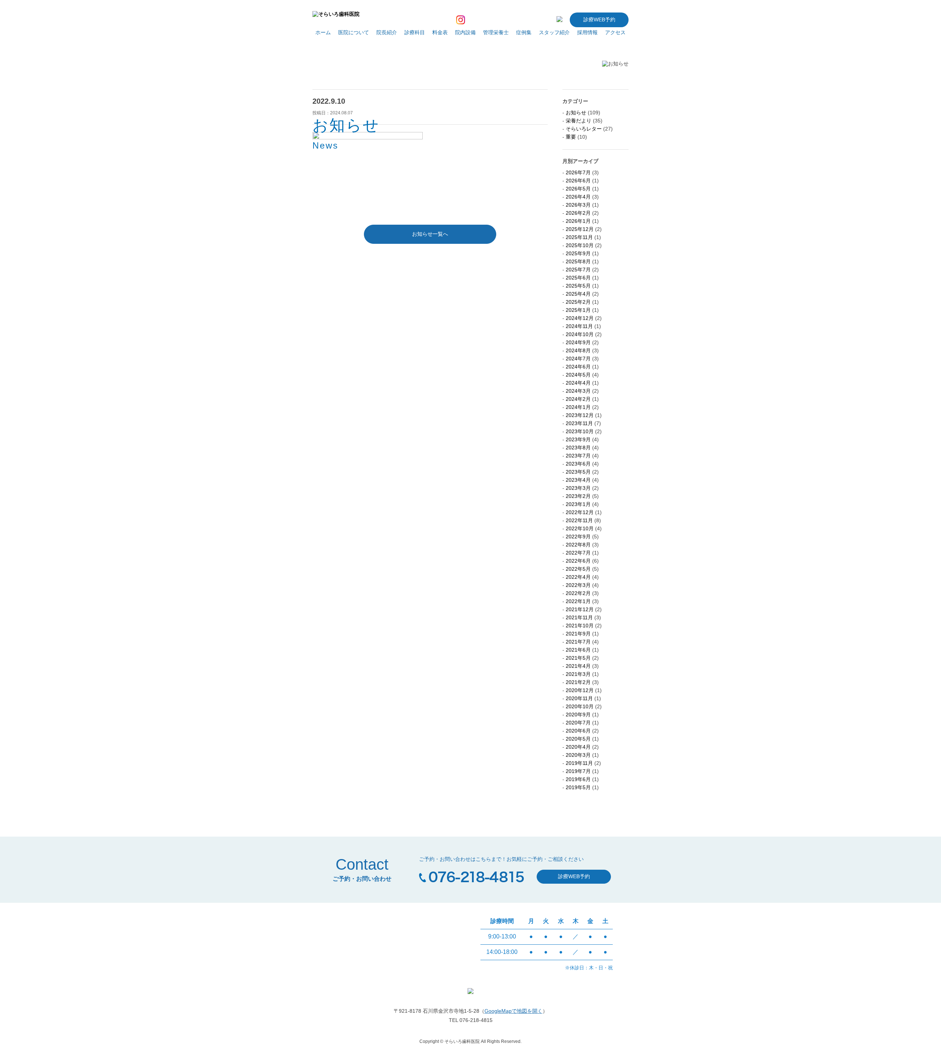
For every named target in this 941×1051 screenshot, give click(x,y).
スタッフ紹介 (554, 32)
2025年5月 (578, 286)
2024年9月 (578, 342)
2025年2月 (578, 302)
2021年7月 (578, 642)
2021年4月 (578, 666)
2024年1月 (578, 407)
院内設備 (465, 32)
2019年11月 (579, 763)
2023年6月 (578, 464)
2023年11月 (579, 423)
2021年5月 (578, 658)
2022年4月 (578, 577)
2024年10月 (580, 334)
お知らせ (576, 112)
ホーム (323, 32)
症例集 (524, 32)
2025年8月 (578, 261)
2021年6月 (578, 650)
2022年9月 (578, 536)
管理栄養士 (496, 32)
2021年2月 (578, 682)
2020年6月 (578, 731)
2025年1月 (578, 310)
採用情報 (587, 32)
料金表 (440, 32)
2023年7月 (578, 456)
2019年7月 (578, 771)
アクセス (615, 32)
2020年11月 (579, 698)
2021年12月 (580, 609)
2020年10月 (580, 706)
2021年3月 (578, 674)
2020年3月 (578, 755)
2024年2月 (578, 399)
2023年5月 (578, 472)
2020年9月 (578, 714)
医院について (353, 32)
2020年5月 (578, 739)
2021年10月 (580, 625)
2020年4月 (578, 747)
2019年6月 (578, 779)
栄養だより (578, 121)
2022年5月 (578, 569)
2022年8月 (578, 545)
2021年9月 (578, 634)
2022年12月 (580, 512)
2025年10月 (580, 245)
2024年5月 (578, 375)
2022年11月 (579, 520)
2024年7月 (578, 358)
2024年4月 (578, 383)
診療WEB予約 (599, 19)
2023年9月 (578, 439)
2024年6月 (578, 367)
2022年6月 (578, 561)
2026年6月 (578, 181)
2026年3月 (578, 205)
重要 (571, 137)
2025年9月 (578, 253)
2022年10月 (580, 528)
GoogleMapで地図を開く (513, 1011)
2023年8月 (578, 447)
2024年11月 (579, 326)
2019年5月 (578, 787)
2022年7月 (578, 553)
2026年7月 (578, 172)
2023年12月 (580, 415)
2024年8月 (578, 350)
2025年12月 (580, 229)
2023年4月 (578, 480)
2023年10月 (580, 431)
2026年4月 (578, 197)
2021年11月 (579, 617)
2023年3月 (578, 488)
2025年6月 (578, 278)
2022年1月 (578, 601)
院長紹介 (386, 32)
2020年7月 (578, 723)
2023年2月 (578, 496)
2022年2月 (578, 593)
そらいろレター (584, 129)
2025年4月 (578, 294)
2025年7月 (578, 269)
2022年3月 (578, 585)
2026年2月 (578, 213)
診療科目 (414, 32)
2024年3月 (578, 391)
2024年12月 (580, 318)
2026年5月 (578, 189)
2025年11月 (579, 237)
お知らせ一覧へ (430, 234)
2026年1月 (578, 221)
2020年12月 (580, 690)
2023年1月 (578, 504)
